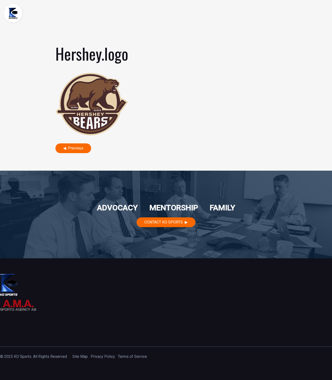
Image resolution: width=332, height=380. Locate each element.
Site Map (80, 356)
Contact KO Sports (163, 222)
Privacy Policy (103, 356)
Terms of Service (132, 356)
